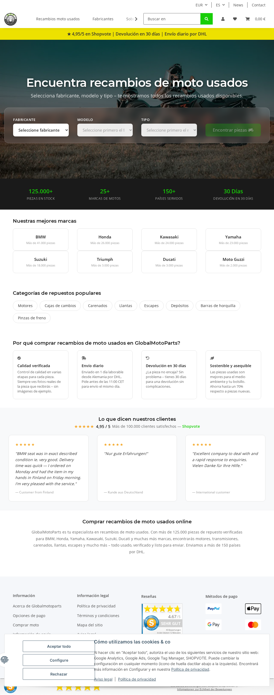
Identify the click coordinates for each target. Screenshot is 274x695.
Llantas (125, 305)
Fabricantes (103, 18)
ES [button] (218, 4)
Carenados (97, 305)
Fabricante (24, 119)
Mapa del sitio (89, 624)
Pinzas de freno (32, 317)
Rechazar (58, 674)
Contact (258, 4)
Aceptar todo (59, 646)
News (238, 4)
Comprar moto (26, 624)
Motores (25, 305)
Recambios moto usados (58, 18)
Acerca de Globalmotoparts (37, 605)
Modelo (85, 119)
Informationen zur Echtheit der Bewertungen (204, 689)
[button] (223, 19)
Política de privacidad (190, 669)
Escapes (151, 305)
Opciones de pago (29, 615)
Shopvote (191, 426)
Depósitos (180, 305)
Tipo (145, 119)
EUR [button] (199, 4)
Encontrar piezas (230, 130)
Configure (59, 660)
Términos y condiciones (98, 615)
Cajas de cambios (60, 305)
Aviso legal (103, 679)
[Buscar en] (206, 19)
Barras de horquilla (218, 305)
